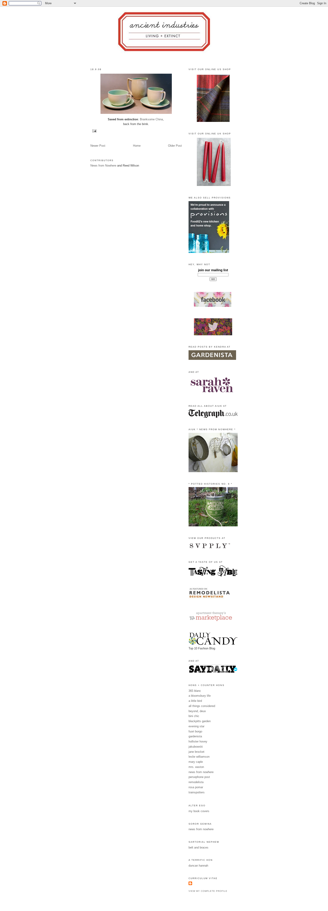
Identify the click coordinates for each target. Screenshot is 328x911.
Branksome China (151, 119)
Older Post (175, 145)
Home (137, 145)
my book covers (199, 811)
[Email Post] (93, 130)
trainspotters (197, 792)
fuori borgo (195, 731)
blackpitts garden (200, 721)
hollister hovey (198, 741)
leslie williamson (199, 756)
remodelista (196, 782)
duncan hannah (198, 865)
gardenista (195, 736)
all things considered (202, 706)
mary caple (196, 761)
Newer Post (97, 145)
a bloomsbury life (200, 695)
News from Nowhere (103, 165)
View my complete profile (208, 891)
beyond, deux (197, 711)
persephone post (199, 777)
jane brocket (196, 751)
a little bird (195, 701)
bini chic (194, 716)
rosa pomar (196, 787)
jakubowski (196, 746)
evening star (196, 726)
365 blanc (195, 690)
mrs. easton (196, 767)
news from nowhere (201, 772)
